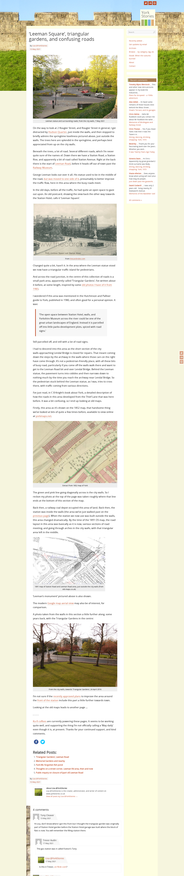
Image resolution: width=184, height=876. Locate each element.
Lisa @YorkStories (39, 45)
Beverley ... (133, 144)
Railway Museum (42, 167)
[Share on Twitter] (42, 743)
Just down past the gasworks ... (142, 181)
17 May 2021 (48, 843)
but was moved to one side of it (61, 178)
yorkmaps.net (43, 416)
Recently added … (136, 41)
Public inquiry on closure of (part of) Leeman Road (59, 772)
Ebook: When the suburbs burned (140, 57)
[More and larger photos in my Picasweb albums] (181, 362)
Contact (132, 66)
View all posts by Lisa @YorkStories (62, 796)
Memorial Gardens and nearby (50, 761)
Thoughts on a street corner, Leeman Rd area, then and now (64, 768)
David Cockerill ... (136, 185)
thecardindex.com (77, 258)
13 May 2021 (45, 818)
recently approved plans (67, 696)
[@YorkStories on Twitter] (181, 353)
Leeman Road (63, 163)
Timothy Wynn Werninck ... (140, 84)
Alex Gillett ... (134, 102)
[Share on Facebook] (36, 743)
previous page (41, 515)
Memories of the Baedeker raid (142, 193)
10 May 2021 (35, 49)
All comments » (135, 200)
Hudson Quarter (57, 132)
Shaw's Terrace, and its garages (142, 110)
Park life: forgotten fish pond (49, 764)
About (131, 62)
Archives (132, 48)
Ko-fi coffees (39, 721)
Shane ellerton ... (136, 173)
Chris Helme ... (135, 114)
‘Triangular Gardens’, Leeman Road (52, 757)
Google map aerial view (60, 603)
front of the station (47, 700)
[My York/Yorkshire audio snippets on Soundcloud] (181, 357)
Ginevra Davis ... (136, 158)
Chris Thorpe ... (135, 129)
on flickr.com (60, 866)
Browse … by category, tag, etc (141, 52)
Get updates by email (138, 44)
